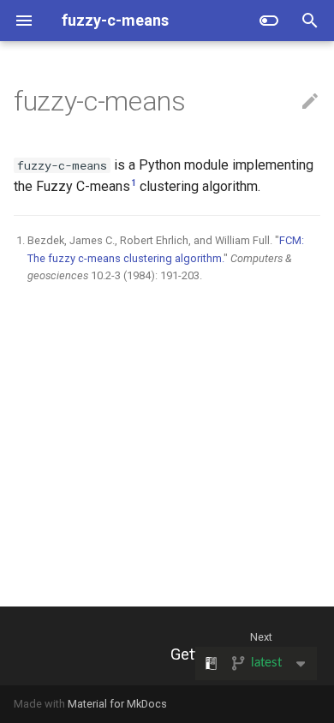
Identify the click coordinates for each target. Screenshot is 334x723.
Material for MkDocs (117, 703)
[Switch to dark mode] (269, 20)
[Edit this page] (310, 102)
